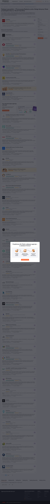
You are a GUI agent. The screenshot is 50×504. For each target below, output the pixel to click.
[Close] (39, 243)
